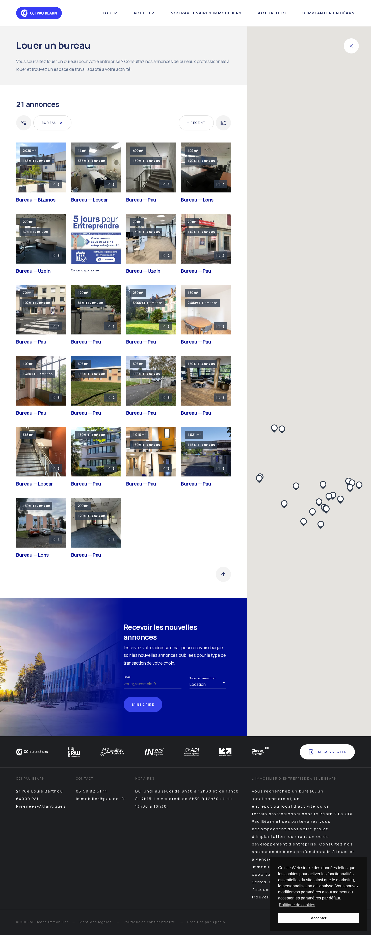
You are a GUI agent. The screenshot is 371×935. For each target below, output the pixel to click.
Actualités (272, 13)
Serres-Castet (268, 882)
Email (127, 677)
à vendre (262, 859)
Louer (110, 13)
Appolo (219, 922)
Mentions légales (96, 922)
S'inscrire (143, 704)
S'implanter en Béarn (328, 13)
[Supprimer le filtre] (61, 123)
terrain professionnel (276, 813)
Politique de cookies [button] (297, 905)
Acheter (144, 13)
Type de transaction (203, 678)
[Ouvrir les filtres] (23, 122)
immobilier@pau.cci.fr (100, 798)
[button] (321, 525)
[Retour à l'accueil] (39, 13)
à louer (340, 851)
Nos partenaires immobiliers (206, 13)
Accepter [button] (318, 918)
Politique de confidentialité (149, 922)
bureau (307, 791)
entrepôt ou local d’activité (284, 806)
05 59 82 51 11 (91, 791)
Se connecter (332, 752)
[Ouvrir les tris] (223, 122)
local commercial (271, 798)
